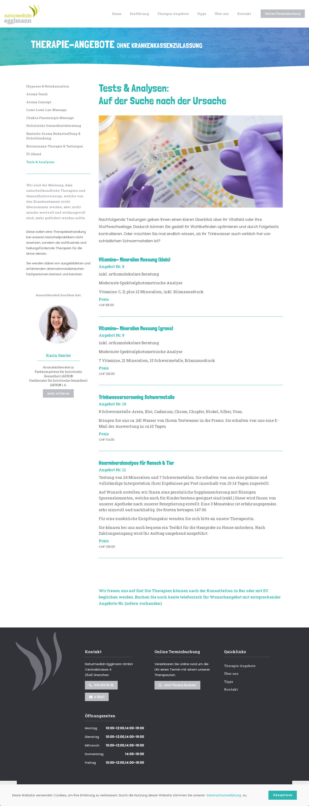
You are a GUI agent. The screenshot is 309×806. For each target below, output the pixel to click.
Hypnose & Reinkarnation (47, 86)
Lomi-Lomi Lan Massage (46, 110)
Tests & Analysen (40, 162)
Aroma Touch (37, 94)
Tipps (228, 681)
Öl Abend (33, 154)
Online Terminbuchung (283, 14)
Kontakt (231, 689)
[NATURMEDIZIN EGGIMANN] (22, 13)
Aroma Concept (38, 102)
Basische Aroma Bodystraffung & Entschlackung (53, 135)
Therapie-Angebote (116, 44)
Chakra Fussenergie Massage (50, 118)
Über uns (231, 673)
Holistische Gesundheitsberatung (53, 125)
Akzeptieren (282, 795)
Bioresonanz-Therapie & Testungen (54, 146)
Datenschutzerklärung (224, 795)
